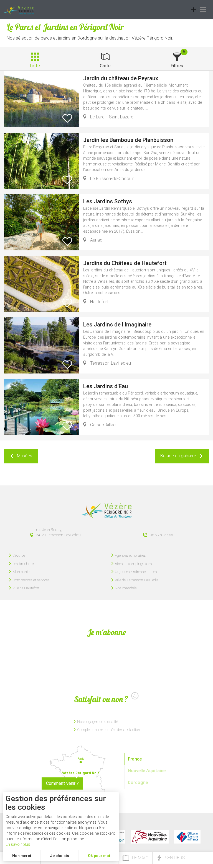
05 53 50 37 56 (161, 535)
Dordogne (138, 782)
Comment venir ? (62, 783)
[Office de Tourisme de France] (187, 837)
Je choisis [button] (59, 855)
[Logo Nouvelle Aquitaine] (149, 837)
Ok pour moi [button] (99, 855)
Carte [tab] (105, 65)
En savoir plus (18, 844)
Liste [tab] (35, 65)
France (135, 759)
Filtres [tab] (177, 65)
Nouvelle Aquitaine (147, 770)
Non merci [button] (21, 855)
